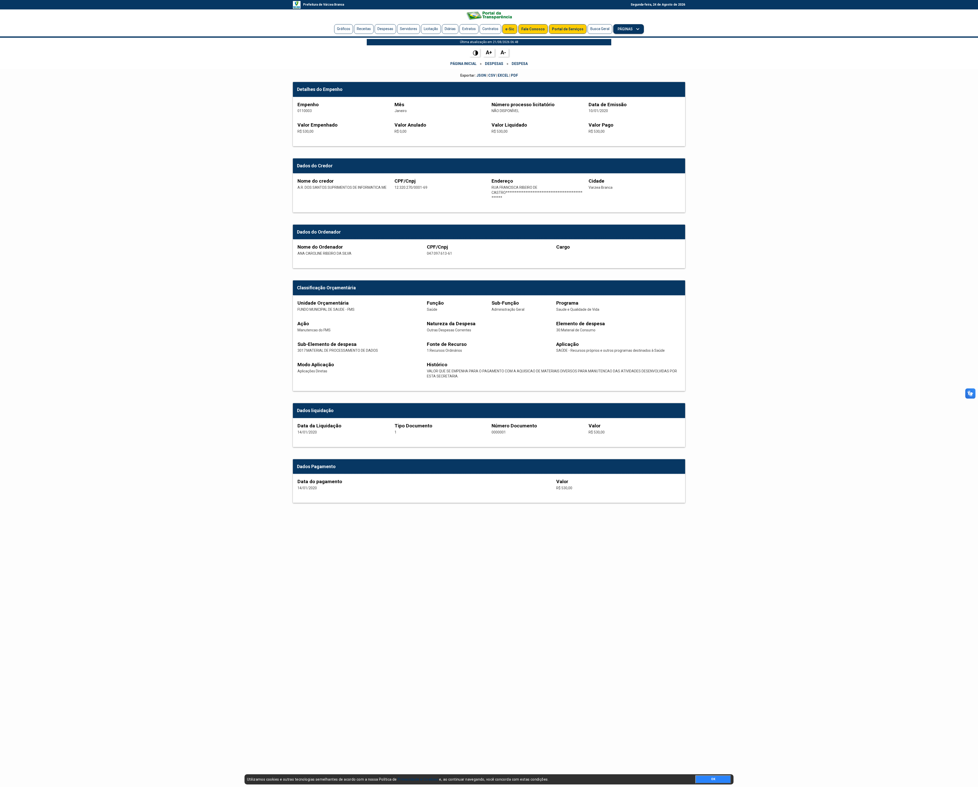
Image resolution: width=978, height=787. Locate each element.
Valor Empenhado (317, 125)
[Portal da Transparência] (489, 15)
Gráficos (343, 29)
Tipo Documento (413, 426)
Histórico (437, 365)
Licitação (431, 29)
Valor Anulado (410, 125)
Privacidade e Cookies (418, 779)
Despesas (385, 29)
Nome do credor (315, 181)
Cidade (596, 181)
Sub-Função (505, 303)
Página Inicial (463, 64)
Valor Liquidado (509, 125)
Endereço (502, 181)
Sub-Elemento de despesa (327, 344)
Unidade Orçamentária (323, 303)
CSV (491, 75)
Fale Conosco (533, 29)
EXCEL (503, 75)
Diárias (450, 29)
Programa (567, 303)
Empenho (308, 104)
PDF (514, 75)
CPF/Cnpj (405, 181)
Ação (303, 324)
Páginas (625, 29)
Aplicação (567, 344)
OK (713, 779)
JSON (481, 75)
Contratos (490, 29)
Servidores (408, 29)
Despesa (520, 64)
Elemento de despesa (580, 324)
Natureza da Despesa (451, 324)
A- (503, 52)
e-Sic (509, 29)
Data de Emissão (608, 104)
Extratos (469, 29)
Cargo (563, 247)
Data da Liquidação (319, 426)
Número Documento (514, 426)
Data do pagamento (319, 481)
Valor (595, 426)
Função (435, 303)
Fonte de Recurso (447, 344)
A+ (489, 52)
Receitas (364, 29)
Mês (399, 104)
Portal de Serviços (567, 29)
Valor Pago (601, 125)
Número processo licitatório (523, 104)
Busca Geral (599, 29)
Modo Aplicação (315, 365)
